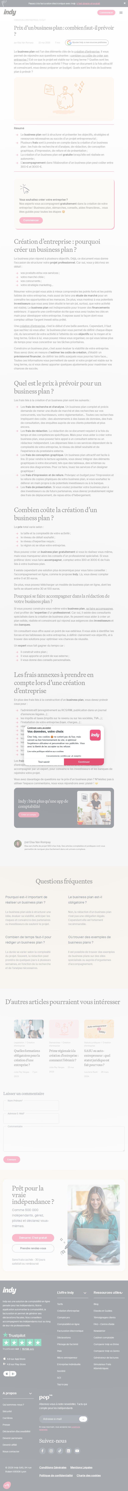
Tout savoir (44, 761)
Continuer (84, 761)
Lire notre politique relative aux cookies (45, 751)
